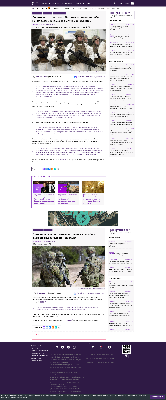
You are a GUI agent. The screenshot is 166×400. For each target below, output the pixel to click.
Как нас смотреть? (38, 353)
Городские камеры (84, 3)
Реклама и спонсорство (39, 350)
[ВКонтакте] (49, 169)
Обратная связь (36, 360)
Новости (45, 3)
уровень (68, 320)
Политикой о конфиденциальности (14, 397)
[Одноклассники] (52, 169)
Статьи (55, 3)
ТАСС (42, 302)
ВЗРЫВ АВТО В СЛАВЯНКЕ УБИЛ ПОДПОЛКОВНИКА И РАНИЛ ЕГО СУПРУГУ (98, 8)
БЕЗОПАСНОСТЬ (59, 13)
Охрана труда (36, 358)
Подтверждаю (157, 397)
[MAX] (44, 169)
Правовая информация (39, 355)
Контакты (34, 348)
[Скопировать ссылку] (58, 169)
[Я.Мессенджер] (55, 169)
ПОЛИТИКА (37, 13)
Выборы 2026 (36, 345)
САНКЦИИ (47, 13)
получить (63, 160)
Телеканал (67, 3)
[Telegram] (46, 169)
